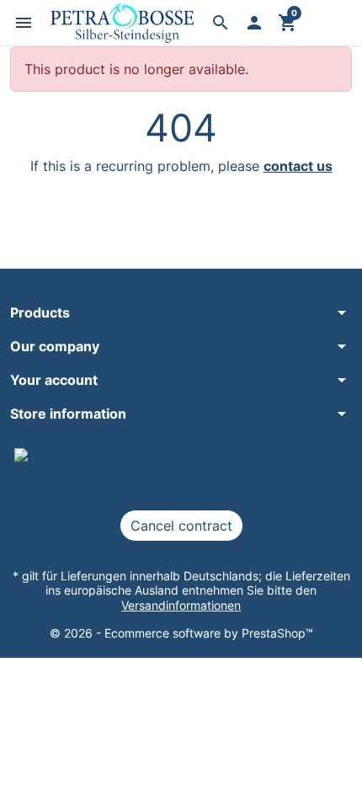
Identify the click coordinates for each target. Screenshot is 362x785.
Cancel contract (181, 525)
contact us (298, 166)
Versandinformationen (181, 605)
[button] (23, 23)
